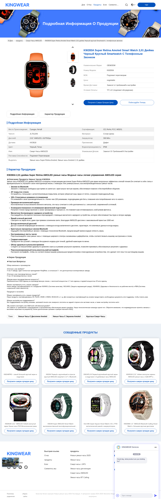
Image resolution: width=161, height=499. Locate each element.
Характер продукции (55, 114)
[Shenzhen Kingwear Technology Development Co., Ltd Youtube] (20, 467)
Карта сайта (25, 495)
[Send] (155, 495)
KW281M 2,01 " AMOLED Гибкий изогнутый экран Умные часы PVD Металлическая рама (20, 425)
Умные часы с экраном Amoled (67, 316)
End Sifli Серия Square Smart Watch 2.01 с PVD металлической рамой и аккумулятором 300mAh (100, 425)
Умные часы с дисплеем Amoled (32, 316)
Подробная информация (22, 114)
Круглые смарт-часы (95, 316)
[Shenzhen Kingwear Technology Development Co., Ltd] (17, 5)
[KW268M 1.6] (140, 405)
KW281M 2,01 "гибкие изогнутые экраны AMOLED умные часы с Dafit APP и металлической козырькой (140, 375)
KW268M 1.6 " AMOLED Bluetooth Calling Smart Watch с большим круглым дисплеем (140, 425)
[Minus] (155, 447)
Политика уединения (11, 495)
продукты (97, 5)
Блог (105, 5)
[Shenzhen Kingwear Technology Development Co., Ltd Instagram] (9, 467)
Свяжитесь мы (114, 5)
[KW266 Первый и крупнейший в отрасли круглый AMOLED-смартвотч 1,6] (60, 355)
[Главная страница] (19, 456)
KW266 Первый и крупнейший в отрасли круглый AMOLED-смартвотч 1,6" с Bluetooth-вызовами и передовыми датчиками (60, 375)
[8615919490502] (26, 467)
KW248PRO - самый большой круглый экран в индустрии (20, 375)
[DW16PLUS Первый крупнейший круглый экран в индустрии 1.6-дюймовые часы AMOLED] (100, 355)
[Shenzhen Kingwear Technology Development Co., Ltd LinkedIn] (15, 467)
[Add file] (117, 495)
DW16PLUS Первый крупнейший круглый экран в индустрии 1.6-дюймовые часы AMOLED (101, 375)
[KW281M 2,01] (140, 355)
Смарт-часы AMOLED (34, 41)
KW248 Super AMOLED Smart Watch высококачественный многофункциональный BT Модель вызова (60, 425)
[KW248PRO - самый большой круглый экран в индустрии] (20, 355)
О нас (89, 5)
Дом (83, 5)
